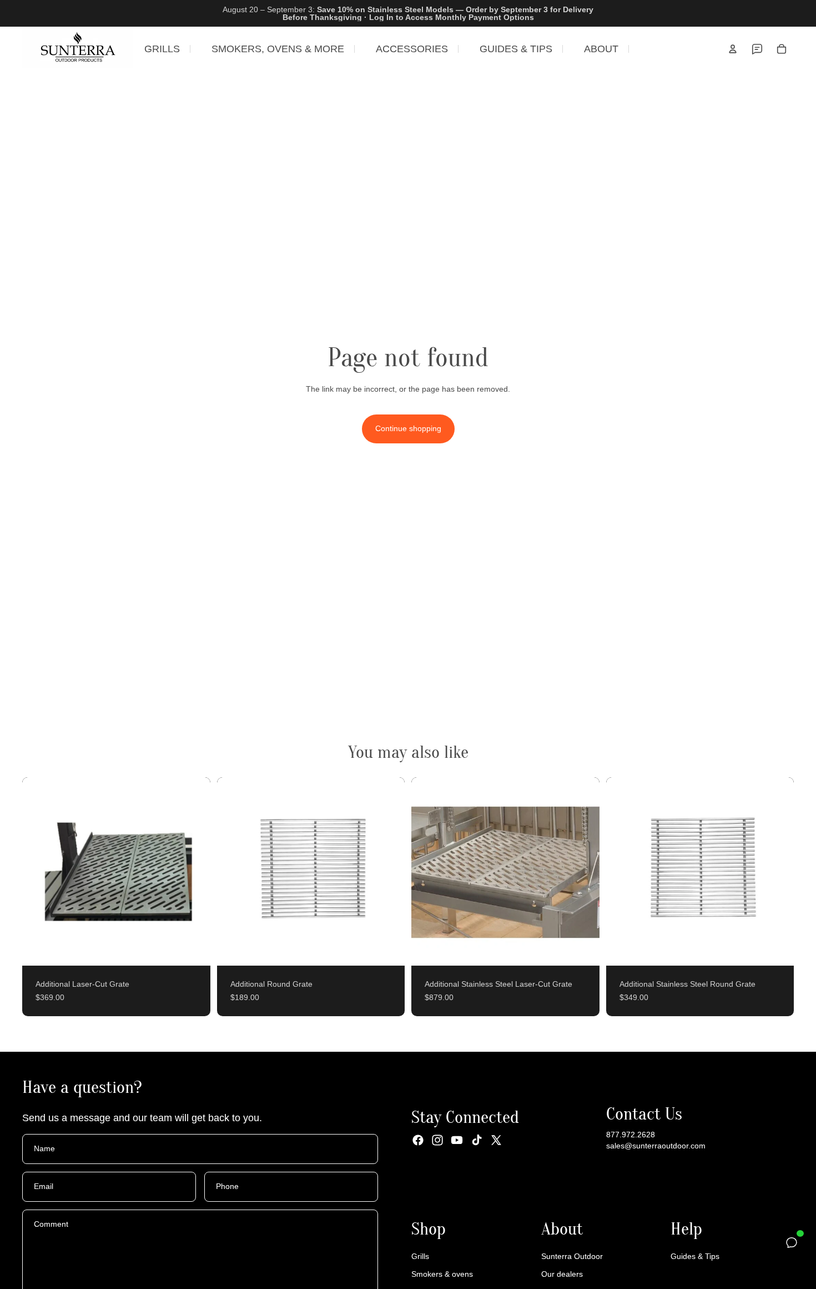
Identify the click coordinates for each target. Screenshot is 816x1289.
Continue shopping (408, 428)
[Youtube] (457, 1140)
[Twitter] (496, 1140)
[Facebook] (418, 1140)
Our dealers (562, 1274)
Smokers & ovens (442, 1274)
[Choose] (193, 948)
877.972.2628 (630, 1135)
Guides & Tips (695, 1256)
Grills (420, 1256)
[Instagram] (437, 1140)
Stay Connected (465, 1117)
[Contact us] (757, 49)
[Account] (733, 49)
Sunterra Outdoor (572, 1256)
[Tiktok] (476, 1140)
